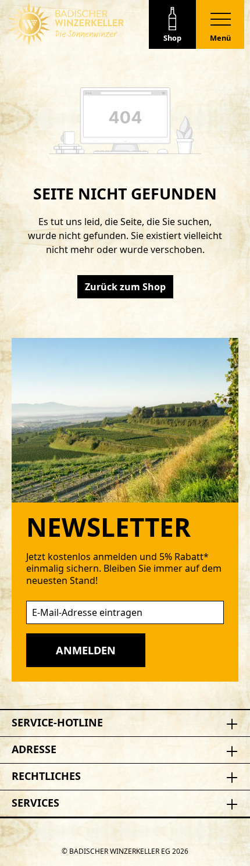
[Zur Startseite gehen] (66, 24)
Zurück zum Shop (125, 286)
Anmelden (86, 650)
